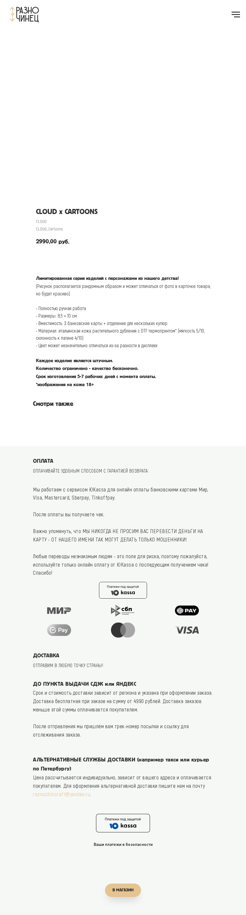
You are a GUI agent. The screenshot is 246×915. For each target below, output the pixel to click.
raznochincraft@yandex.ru (61, 794)
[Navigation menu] (236, 15)
